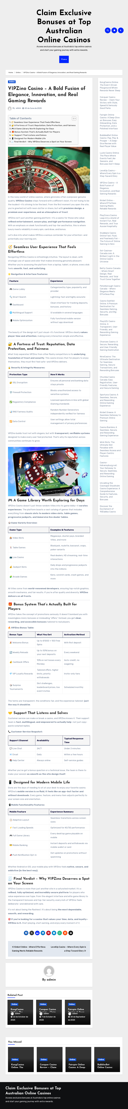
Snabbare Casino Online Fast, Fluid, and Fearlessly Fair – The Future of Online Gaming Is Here (110, 238)
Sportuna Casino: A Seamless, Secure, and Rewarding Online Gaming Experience (109, 400)
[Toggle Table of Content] (73, 118)
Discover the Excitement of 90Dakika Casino (108, 509)
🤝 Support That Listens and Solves (29, 135)
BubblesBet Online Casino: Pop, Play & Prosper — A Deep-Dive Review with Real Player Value (109, 140)
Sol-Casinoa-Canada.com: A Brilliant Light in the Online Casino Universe (109, 256)
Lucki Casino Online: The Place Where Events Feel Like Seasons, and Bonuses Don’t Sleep (110, 158)
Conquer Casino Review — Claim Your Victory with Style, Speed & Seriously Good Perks (110, 102)
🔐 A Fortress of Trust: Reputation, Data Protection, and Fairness (44, 125)
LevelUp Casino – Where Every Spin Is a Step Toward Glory (110, 173)
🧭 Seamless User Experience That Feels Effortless (35, 122)
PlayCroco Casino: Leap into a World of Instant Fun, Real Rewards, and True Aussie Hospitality (109, 221)
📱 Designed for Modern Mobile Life (29, 138)
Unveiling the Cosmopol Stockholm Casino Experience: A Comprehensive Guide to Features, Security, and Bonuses (110, 491)
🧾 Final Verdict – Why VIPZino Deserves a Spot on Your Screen (41, 142)
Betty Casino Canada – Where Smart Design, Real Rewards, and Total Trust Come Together (110, 274)
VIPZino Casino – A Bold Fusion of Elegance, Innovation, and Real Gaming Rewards (47, 95)
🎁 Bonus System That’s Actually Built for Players (36, 132)
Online (12, 82)
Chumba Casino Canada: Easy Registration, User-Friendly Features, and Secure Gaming (109, 382)
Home (64, 59)
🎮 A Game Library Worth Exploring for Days (33, 129)
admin (18, 108)
